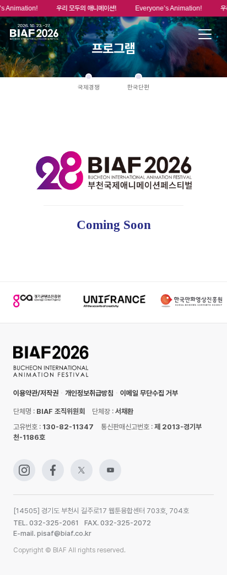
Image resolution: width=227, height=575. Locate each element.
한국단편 (138, 87)
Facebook (53, 464)
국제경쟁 (89, 87)
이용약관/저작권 (35, 393)
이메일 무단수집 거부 (149, 393)
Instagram (24, 464)
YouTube (110, 464)
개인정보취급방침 (89, 393)
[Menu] (205, 34)
